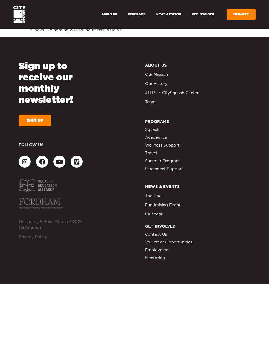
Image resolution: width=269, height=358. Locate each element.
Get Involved (203, 14)
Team (150, 102)
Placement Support (164, 169)
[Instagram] (25, 162)
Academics (156, 137)
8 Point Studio (54, 222)
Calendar (154, 214)
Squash (152, 130)
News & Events (168, 14)
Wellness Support (162, 145)
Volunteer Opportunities (168, 242)
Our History (156, 84)
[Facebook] (42, 162)
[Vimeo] (77, 162)
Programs (136, 14)
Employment (157, 250)
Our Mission (156, 75)
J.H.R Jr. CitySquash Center (172, 93)
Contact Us (156, 234)
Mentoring (155, 258)
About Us (109, 14)
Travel (151, 153)
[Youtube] (59, 162)
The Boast (155, 196)
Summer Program (162, 161)
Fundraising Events (163, 205)
